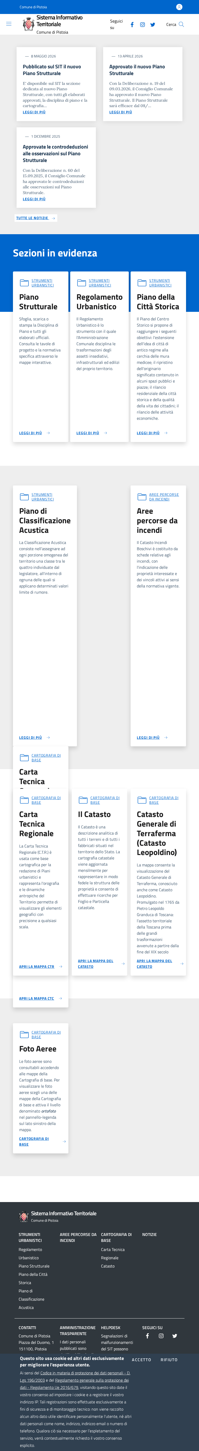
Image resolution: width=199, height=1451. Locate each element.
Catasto (108, 1266)
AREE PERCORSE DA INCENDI (78, 1237)
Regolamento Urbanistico (30, 1253)
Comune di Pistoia (33, 7)
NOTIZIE (149, 1234)
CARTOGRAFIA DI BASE (116, 1237)
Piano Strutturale (34, 1266)
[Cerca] (181, 24)
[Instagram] (140, 24)
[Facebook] (130, 24)
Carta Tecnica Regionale (113, 1253)
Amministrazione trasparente (78, 1330)
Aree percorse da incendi (164, 497)
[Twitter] (151, 24)
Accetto (141, 1360)
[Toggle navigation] (9, 24)
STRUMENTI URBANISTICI (30, 1237)
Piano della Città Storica (33, 1278)
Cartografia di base (46, 758)
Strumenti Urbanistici (43, 283)
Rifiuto (169, 1360)
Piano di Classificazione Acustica (31, 1299)
